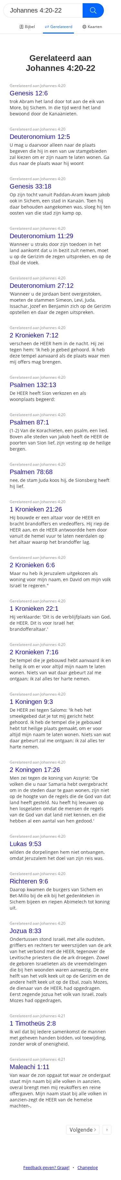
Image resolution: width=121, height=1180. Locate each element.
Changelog (87, 1167)
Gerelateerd (61, 26)
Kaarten (95, 26)
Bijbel (30, 26)
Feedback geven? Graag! (46, 1167)
